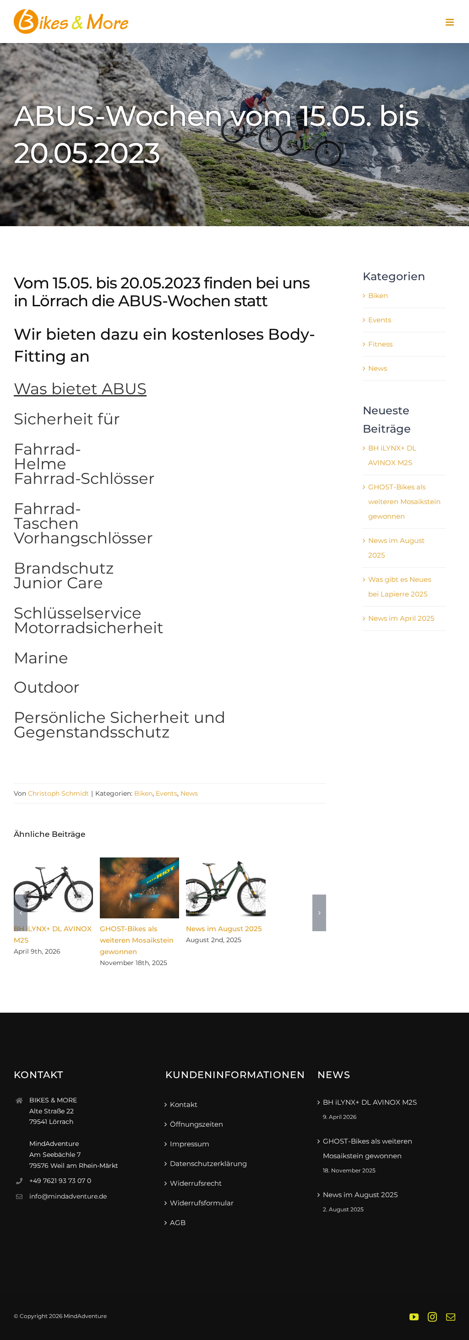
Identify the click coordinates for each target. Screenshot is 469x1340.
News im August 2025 (225, 888)
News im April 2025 (401, 618)
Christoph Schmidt (58, 793)
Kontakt (183, 1104)
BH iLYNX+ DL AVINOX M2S (53, 888)
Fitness (380, 344)
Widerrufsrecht (196, 1183)
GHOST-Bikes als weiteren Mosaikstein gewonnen (139, 888)
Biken (143, 793)
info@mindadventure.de (68, 1196)
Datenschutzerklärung (208, 1163)
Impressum (189, 1143)
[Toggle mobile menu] (450, 22)
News (189, 793)
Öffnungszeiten (196, 1124)
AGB (177, 1222)
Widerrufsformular (202, 1203)
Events (166, 793)
